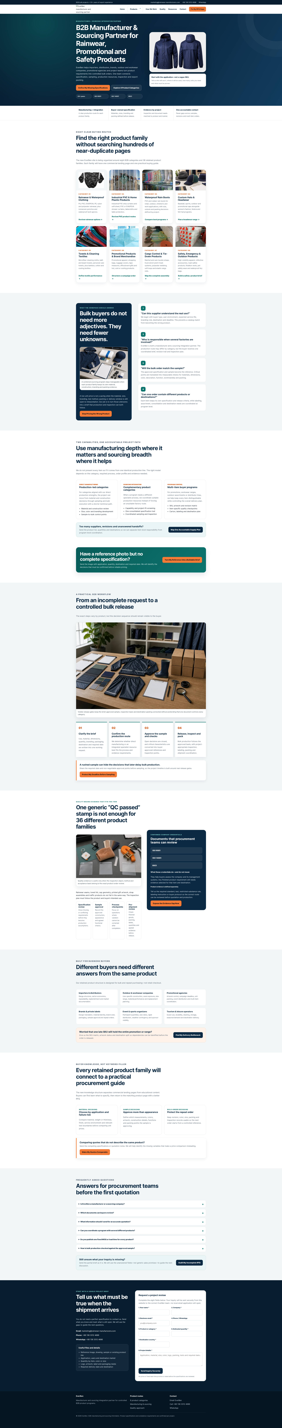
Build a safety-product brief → (190, 277)
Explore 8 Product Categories (126, 88)
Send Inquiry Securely (150, 1371)
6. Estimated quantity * (179, 1329)
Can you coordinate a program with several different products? (107, 1230)
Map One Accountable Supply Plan (185, 530)
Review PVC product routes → (124, 217)
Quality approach (137, 1408)
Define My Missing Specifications (93, 88)
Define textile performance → (90, 277)
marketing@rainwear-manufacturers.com (165, 2)
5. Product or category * (148, 1329)
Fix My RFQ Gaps (197, 9)
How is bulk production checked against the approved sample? (107, 1248)
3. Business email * (146, 1318)
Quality (162, 9)
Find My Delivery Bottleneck (188, 1035)
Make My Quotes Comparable (95, 1152)
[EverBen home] (85, 9)
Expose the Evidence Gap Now (166, 903)
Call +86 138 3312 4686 (180, 1404)
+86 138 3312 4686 (189, 2)
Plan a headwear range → (188, 219)
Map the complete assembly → (157, 277)
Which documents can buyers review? (97, 1213)
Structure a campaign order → (124, 277)
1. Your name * (144, 1307)
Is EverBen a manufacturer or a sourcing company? (102, 1204)
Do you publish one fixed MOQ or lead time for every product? (107, 1239)
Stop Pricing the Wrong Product (95, 414)
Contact (183, 9)
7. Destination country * (147, 1340)
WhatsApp (202, 2)
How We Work (151, 9)
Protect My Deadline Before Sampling (98, 774)
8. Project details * (145, 1350)
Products (133, 9)
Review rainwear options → (90, 219)
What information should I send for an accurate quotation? (105, 1222)
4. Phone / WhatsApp (179, 1318)
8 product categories (139, 1400)
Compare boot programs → (156, 219)
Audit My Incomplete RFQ (189, 1263)
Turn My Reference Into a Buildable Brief (182, 560)
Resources (172, 9)
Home (122, 9)
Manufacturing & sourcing (140, 1404)
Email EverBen (176, 1400)
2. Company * (176, 1307)
